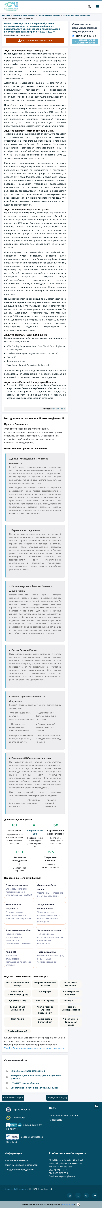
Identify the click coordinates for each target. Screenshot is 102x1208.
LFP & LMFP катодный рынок (25, 1083)
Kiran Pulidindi (58, 408)
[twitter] (78, 1195)
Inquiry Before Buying (57, 1097)
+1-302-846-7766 (61, 1169)
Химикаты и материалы (24, 15)
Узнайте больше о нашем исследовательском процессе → (34, 1048)
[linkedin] (69, 1195)
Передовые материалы (49, 15)
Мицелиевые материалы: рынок (28, 1071)
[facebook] (86, 1195)
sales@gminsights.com (65, 1176)
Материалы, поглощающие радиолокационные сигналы (36, 1077)
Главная (6, 15)
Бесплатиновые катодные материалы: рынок (34, 1087)
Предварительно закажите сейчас (86, 41)
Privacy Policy (68, 1204)
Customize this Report (13, 1097)
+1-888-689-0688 (65, 1166)
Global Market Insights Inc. (16, 1189)
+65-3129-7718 (61, 1173)
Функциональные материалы (76, 15)
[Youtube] (94, 1195)
